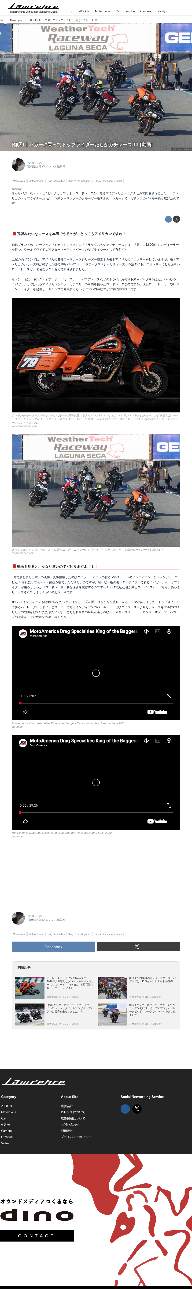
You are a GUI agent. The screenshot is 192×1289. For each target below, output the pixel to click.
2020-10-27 (34, 163)
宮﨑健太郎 (34, 166)
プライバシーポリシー (76, 1137)
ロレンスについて (73, 1112)
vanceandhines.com (24, 426)
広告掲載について (73, 1118)
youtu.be (17, 727)
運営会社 (67, 1106)
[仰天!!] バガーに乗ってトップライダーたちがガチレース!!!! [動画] (82, 144)
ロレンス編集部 (55, 166)
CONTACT (36, 1235)
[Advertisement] (47, 874)
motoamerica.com (181, 149)
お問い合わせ (70, 1124)
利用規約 (67, 1131)
